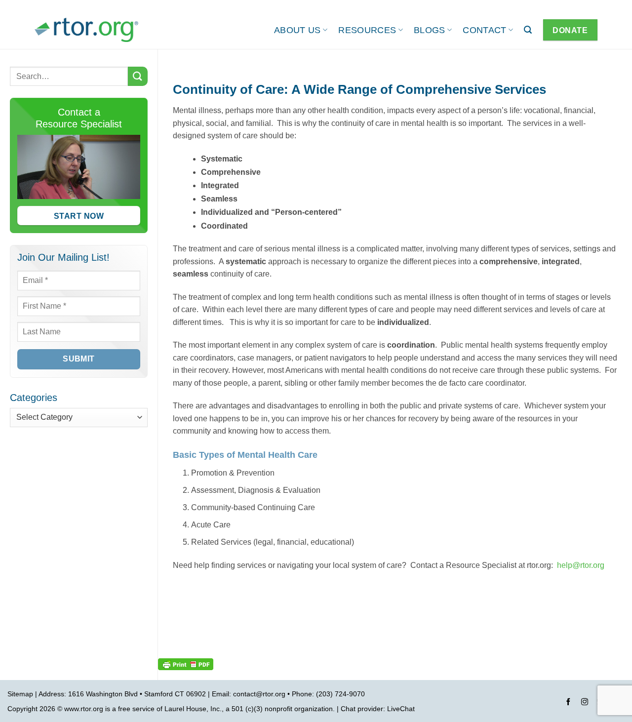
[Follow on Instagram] (584, 703)
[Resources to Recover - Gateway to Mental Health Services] (86, 30)
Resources (367, 30)
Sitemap (20, 694)
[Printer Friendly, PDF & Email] (185, 664)
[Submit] (138, 76)
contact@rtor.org (259, 694)
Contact (484, 30)
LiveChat (401, 709)
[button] (528, 30)
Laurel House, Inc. (193, 709)
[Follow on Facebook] (568, 703)
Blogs (429, 30)
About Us (297, 30)
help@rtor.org (580, 565)
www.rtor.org (83, 709)
